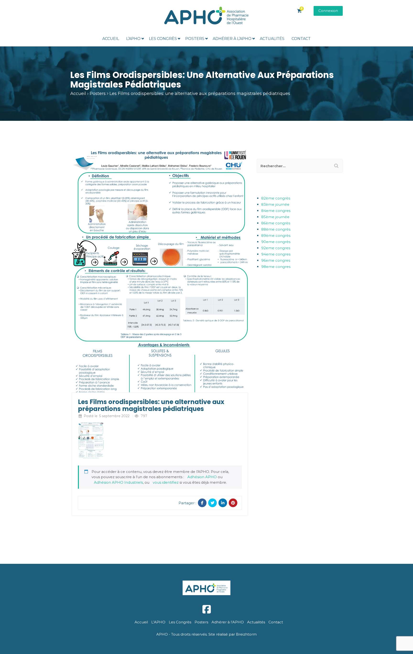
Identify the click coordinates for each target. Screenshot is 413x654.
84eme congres (275, 210)
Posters (194, 38)
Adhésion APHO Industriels (118, 482)
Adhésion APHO (202, 477)
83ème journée (275, 204)
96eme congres (275, 260)
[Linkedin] (222, 503)
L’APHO (133, 38)
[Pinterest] (233, 503)
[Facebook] (202, 503)
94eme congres (275, 254)
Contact (301, 38)
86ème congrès (275, 223)
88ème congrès (275, 229)
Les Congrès (163, 38)
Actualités (272, 38)
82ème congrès (275, 198)
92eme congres (275, 248)
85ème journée (275, 217)
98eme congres (275, 266)
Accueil (110, 38)
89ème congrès (275, 235)
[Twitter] (212, 503)
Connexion (328, 10)
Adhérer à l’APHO (232, 38)
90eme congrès (275, 241)
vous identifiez (166, 482)
